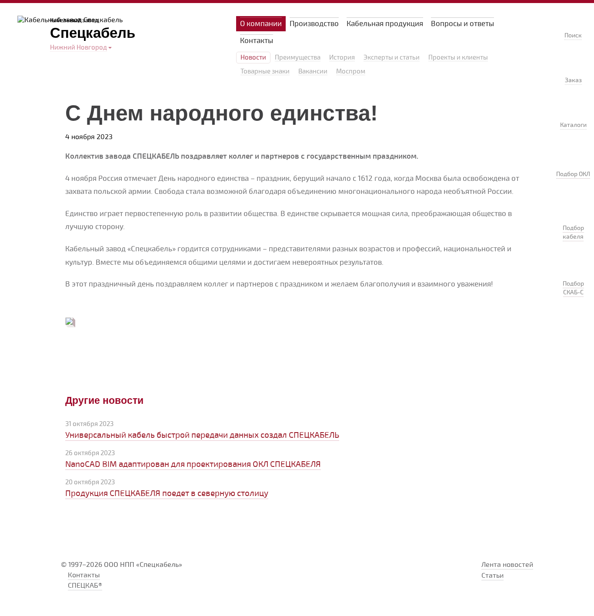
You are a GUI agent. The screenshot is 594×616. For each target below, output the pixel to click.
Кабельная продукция (385, 23)
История (342, 57)
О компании (261, 23)
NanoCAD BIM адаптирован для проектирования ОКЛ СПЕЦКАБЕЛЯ (193, 464)
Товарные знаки (265, 71)
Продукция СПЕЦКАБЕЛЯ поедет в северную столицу (166, 493)
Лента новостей (507, 564)
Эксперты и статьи (392, 57)
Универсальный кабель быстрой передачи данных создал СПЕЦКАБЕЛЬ (202, 435)
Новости (253, 57)
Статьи (492, 575)
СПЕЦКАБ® (85, 585)
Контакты (256, 40)
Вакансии (312, 71)
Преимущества (297, 57)
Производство (314, 23)
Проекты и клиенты (458, 57)
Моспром (350, 71)
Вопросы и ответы (462, 23)
